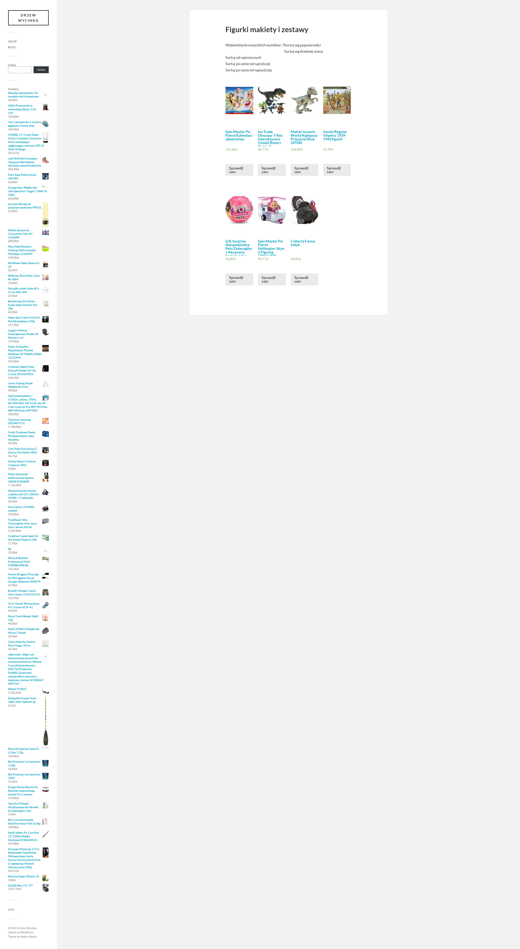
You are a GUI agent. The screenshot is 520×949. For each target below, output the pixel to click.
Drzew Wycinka (28, 18)
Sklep (12, 41)
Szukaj (12, 65)
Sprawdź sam (236, 170)
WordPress (27, 932)
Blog (12, 47)
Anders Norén (28, 936)
